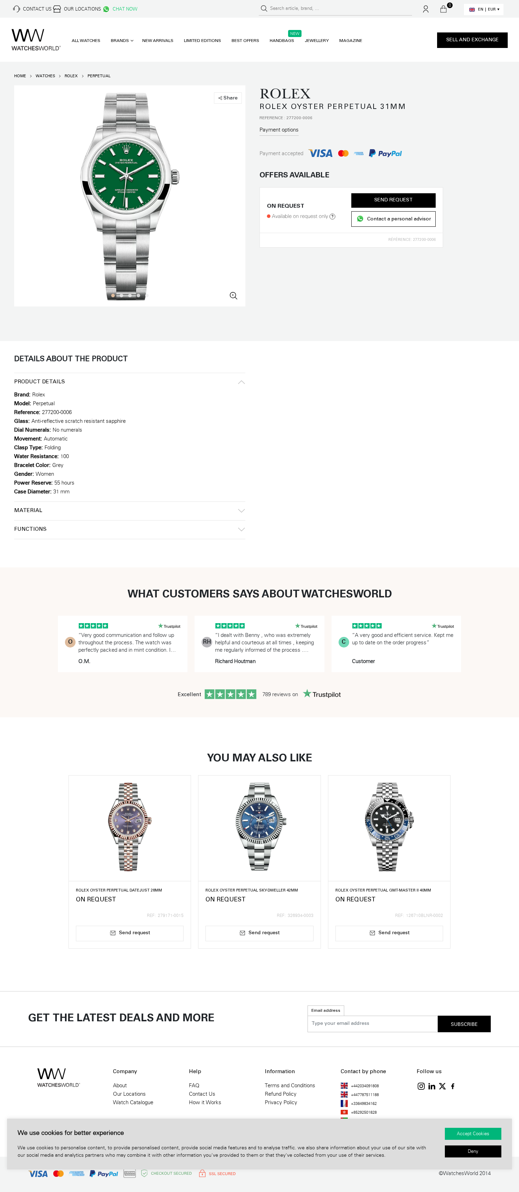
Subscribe (464, 1024)
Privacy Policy (281, 1102)
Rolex (71, 76)
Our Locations (129, 1094)
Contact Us (202, 1094)
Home (20, 76)
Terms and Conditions (290, 1085)
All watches (86, 41)
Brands (120, 41)
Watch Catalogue (133, 1102)
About (120, 1085)
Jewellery (317, 41)
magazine (350, 41)
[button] (113, 295)
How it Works (205, 1102)
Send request (393, 200)
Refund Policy (281, 1094)
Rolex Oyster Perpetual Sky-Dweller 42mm (251, 891)
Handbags (282, 41)
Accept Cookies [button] (473, 1134)
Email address (325, 1011)
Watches (45, 76)
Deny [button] (473, 1151)
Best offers (245, 41)
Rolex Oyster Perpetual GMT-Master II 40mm (383, 891)
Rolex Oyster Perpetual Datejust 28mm (119, 891)
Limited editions (202, 41)
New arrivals (157, 41)
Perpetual (99, 76)
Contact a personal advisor (399, 219)
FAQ (194, 1085)
